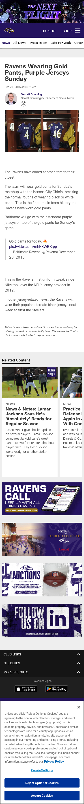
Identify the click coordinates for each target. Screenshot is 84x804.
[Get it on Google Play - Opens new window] (56, 691)
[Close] (79, 707)
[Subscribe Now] (42, 499)
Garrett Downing (31, 94)
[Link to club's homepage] (9, 28)
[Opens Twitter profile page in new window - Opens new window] (23, 103)
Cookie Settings (42, 770)
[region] (42, 752)
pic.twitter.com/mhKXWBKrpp (33, 246)
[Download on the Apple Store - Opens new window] (25, 689)
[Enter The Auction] (42, 579)
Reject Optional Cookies (42, 783)
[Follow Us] (42, 620)
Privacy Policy (54, 761)
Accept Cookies (42, 795)
